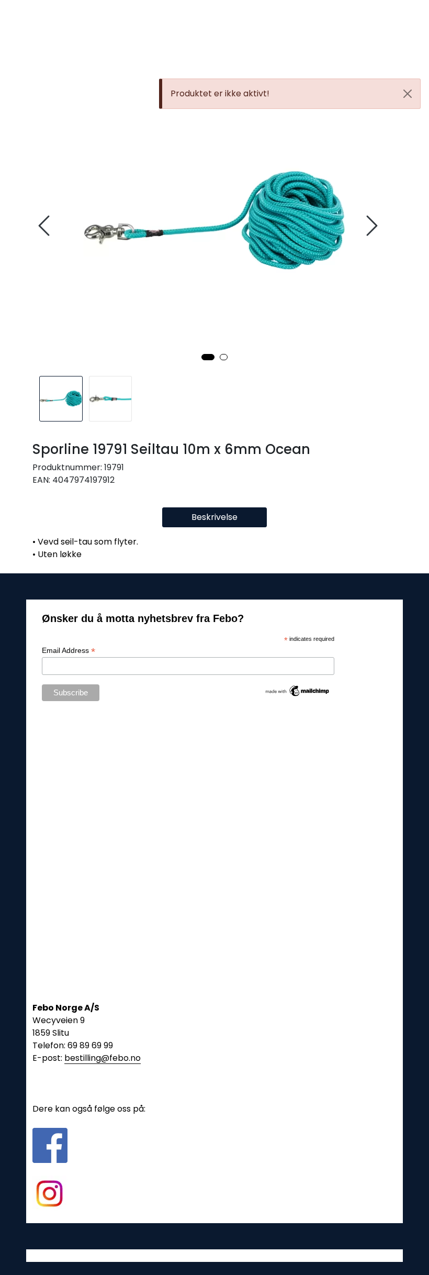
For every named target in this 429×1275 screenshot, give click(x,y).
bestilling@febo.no (102, 1058)
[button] (207, 357)
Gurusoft (215, 1255)
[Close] (407, 93)
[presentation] (45, 226)
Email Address (68, 651)
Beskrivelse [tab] (214, 517)
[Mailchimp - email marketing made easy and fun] (297, 690)
